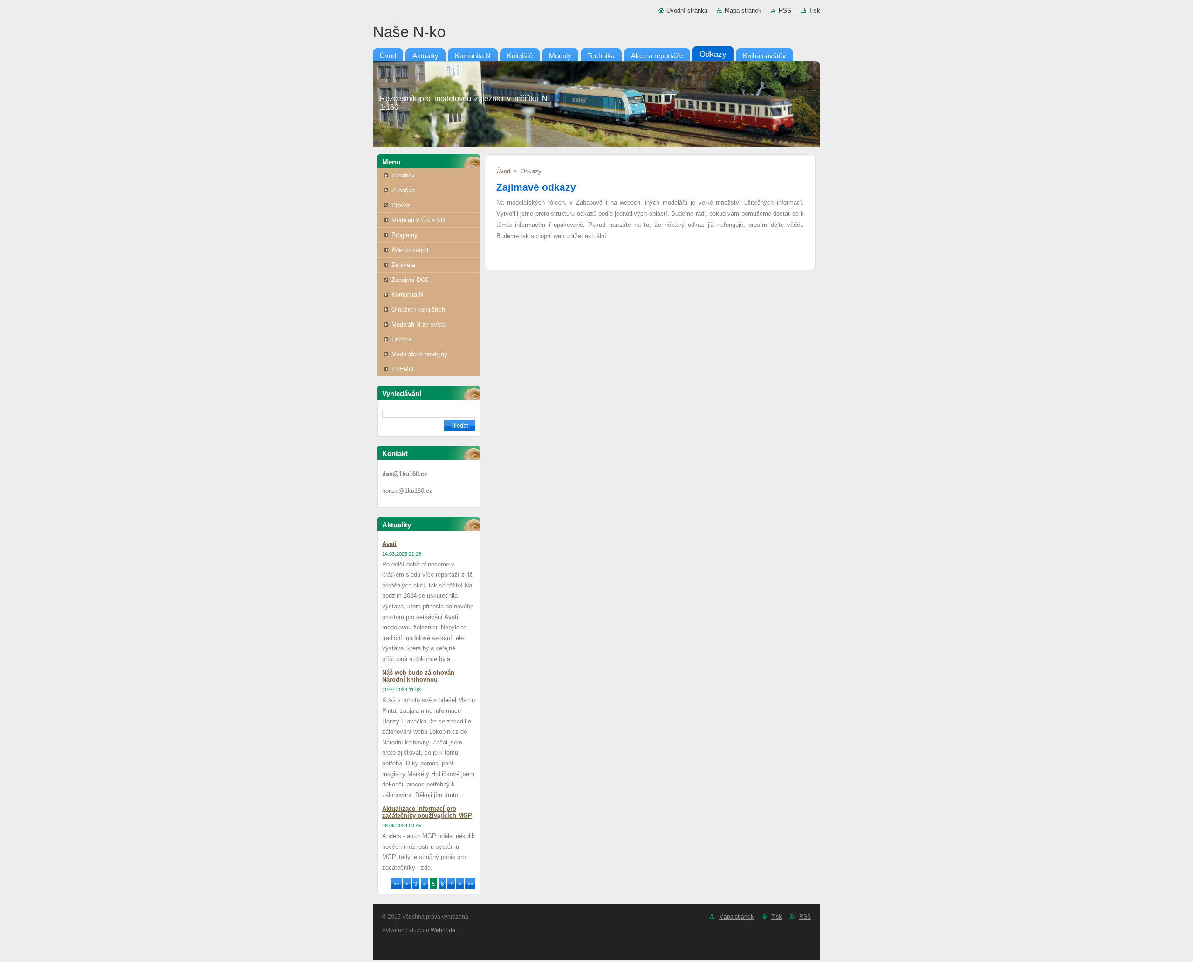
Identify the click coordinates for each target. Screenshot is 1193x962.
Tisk (814, 10)
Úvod (503, 171)
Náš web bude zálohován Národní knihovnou (418, 676)
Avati (389, 543)
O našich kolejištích (418, 309)
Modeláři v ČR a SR (418, 220)
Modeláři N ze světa (418, 324)
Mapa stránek (743, 10)
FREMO (402, 369)
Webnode (443, 930)
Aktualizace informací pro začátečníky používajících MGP (427, 812)
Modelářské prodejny (419, 354)
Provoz (401, 205)
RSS (785, 10)
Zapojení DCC (410, 279)
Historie (401, 339)
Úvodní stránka (686, 10)
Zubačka (403, 190)
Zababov (403, 175)
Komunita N (407, 294)
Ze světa (403, 264)
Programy (404, 235)
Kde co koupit (410, 249)
